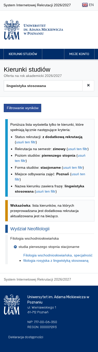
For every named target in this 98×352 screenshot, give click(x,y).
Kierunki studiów (23, 54)
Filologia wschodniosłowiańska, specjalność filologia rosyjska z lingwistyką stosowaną (57, 257)
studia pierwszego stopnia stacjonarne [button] (49, 247)
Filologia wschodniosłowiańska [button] (34, 238)
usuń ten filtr (26, 142)
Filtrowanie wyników (22, 108)
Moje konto (79, 54)
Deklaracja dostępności (25, 337)
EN (91, 5)
